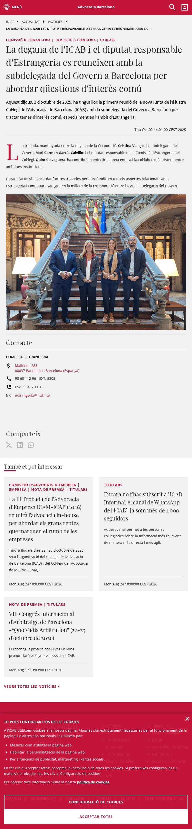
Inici (10, 21)
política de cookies (93, 782)
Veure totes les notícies (30, 686)
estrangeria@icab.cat (32, 395)
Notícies (55, 21)
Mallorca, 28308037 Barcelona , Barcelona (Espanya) (47, 368)
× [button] (187, 718)
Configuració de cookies (96, 802)
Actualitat (31, 21)
